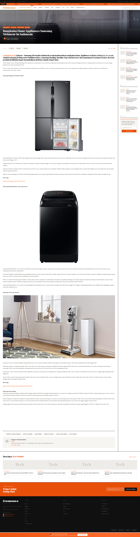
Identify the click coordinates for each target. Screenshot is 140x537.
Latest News (26, 24)
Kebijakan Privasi (105, 513)
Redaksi (127, 1)
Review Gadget (66, 503)
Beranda (4, 24)
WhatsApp (19, 48)
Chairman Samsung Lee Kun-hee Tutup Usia (14, 181)
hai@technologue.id (8, 516)
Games (64, 506)
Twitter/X (121, 530)
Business (47, 7)
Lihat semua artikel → (16, 445)
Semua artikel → (133, 457)
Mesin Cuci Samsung (27, 434)
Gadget (40, 7)
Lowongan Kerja (80, 7)
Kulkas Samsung (73, 434)
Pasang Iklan (104, 511)
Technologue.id (9, 55)
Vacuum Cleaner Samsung (61, 434)
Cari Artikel (65, 513)
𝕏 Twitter (11, 48)
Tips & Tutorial (66, 508)
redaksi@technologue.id (9, 514)
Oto (63, 7)
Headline (34, 24)
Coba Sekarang (82, 534)
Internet (58, 7)
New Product (11, 24)
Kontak (135, 1)
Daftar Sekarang (130, 489)
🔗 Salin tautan (111, 48)
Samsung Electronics (48, 434)
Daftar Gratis (129, 131)
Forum (72, 7)
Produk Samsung (38, 434)
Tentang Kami (121, 1)
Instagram (114, 530)
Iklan (131, 1)
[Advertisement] (59, 418)
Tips (67, 7)
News (35, 7)
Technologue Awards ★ (25, 7)
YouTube (127, 530)
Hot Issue (19, 24)
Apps (52, 7)
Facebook (26, 48)
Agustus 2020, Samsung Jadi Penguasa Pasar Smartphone (17, 386)
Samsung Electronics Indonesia (14, 434)
